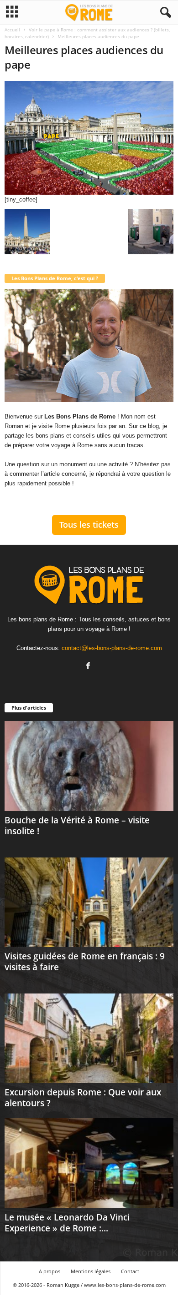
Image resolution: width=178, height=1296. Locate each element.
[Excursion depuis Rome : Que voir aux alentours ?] (89, 1038)
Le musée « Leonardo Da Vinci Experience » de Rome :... (67, 1222)
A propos (49, 1271)
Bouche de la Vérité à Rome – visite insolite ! (77, 825)
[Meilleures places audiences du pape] (89, 138)
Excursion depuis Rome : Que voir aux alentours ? (83, 1097)
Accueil (12, 29)
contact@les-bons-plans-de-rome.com (112, 648)
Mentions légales (90, 1271)
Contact (130, 1271)
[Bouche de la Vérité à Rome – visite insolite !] (89, 766)
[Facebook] (89, 666)
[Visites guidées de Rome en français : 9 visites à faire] (89, 902)
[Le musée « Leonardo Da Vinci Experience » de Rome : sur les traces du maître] (89, 1163)
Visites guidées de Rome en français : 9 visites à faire (85, 961)
